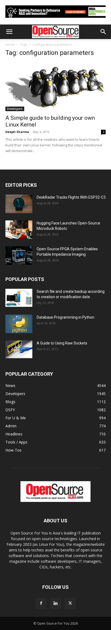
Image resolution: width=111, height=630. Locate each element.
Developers (15, 109)
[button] (9, 31)
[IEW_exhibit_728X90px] (55, 19)
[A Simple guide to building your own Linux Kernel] (55, 86)
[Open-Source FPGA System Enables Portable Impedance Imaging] (18, 255)
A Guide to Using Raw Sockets (62, 343)
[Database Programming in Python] (18, 324)
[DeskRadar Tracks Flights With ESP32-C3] (18, 204)
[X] (70, 603)
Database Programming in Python (65, 317)
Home (10, 44)
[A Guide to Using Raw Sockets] (18, 349)
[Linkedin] (55, 603)
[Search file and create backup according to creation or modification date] (18, 298)
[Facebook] (41, 603)
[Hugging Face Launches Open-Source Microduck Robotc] (18, 229)
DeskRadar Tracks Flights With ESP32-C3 (71, 197)
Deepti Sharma (17, 132)
